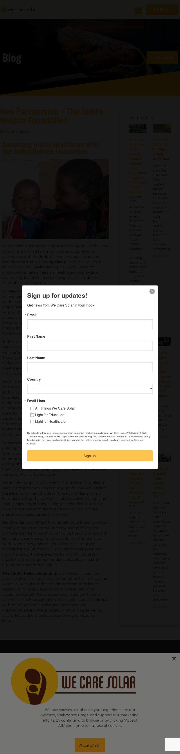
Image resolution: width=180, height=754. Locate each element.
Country (34, 379)
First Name (36, 336)
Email (31, 315)
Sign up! (90, 455)
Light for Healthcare (50, 421)
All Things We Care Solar (55, 408)
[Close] (152, 291)
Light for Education (49, 414)
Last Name (36, 358)
